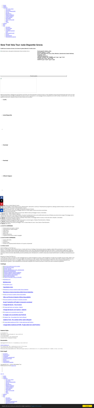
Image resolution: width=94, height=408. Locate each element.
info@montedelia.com (5, 345)
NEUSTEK (13, 365)
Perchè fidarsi (6, 355)
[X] (1, 200)
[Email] (1, 207)
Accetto (87, 406)
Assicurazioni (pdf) (7, 358)
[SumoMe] (1, 210)
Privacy (5, 359)
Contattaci (5, 356)
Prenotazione (6, 361)
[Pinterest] (1, 204)
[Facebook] (1, 197)
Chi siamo (5, 353)
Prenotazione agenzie (8, 362)
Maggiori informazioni (36, 406)
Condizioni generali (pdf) (9, 357)
